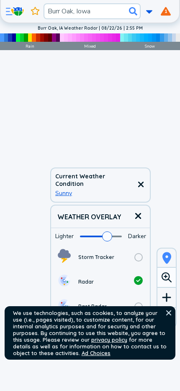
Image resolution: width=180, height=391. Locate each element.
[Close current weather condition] (141, 185)
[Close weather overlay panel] (138, 217)
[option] (100, 257)
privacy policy (109, 339)
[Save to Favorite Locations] (35, 11)
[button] (168, 312)
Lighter (64, 236)
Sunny (63, 193)
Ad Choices (96, 353)
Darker (137, 236)
